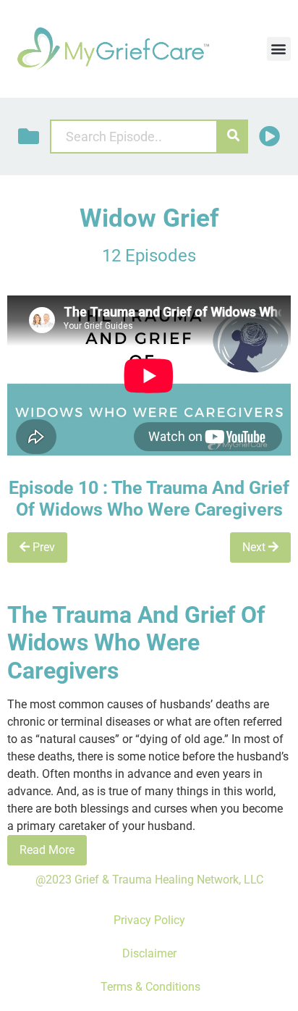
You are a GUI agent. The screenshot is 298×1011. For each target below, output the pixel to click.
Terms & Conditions (149, 987)
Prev (42, 547)
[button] (279, 49)
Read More (47, 850)
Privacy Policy (149, 920)
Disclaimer (149, 953)
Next (255, 547)
